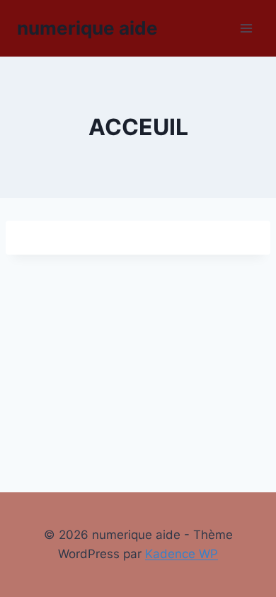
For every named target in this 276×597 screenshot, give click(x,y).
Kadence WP (181, 554)
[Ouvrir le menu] (246, 28)
